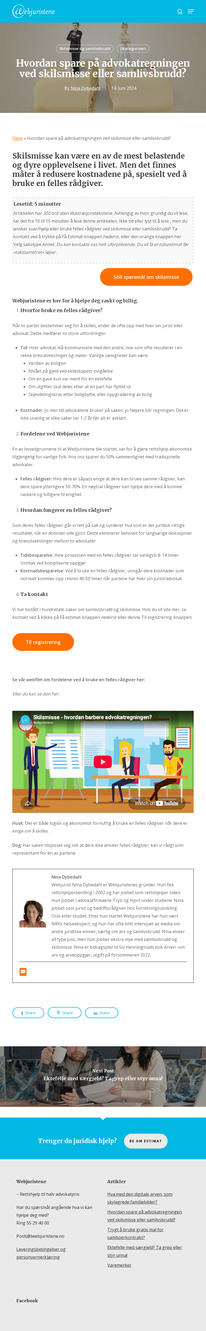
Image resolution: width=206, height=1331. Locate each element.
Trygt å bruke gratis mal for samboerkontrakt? (135, 1233)
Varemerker (119, 1265)
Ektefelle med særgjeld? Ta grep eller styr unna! (144, 1251)
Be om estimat (146, 1141)
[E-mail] (23, 971)
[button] (191, 11)
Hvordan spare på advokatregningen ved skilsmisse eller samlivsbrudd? (144, 1216)
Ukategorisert (133, 48)
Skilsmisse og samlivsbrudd (85, 48)
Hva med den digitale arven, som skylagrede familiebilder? (139, 1198)
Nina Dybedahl (85, 88)
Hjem (17, 138)
